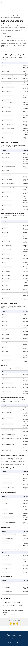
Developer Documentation (14, 15)
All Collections (4, 15)
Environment (4, 17)
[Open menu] (25, 2)
